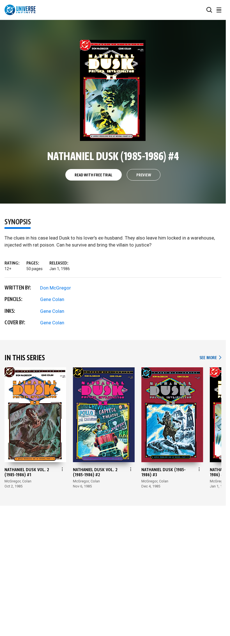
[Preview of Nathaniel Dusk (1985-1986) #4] (113, 90)
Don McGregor (55, 288)
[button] (209, 9)
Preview (143, 175)
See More (210, 358)
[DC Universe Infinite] (20, 9)
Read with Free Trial (93, 175)
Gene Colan (52, 299)
